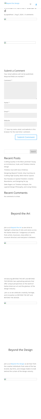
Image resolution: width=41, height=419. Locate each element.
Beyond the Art (16, 227)
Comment (8, 80)
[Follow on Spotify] (22, 220)
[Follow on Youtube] (26, 220)
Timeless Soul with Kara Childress (16, 170)
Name (7, 103)
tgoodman (9, 15)
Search (33, 152)
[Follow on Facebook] (14, 220)
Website (7, 120)
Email (6, 112)
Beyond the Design (17, 364)
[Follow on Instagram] (18, 220)
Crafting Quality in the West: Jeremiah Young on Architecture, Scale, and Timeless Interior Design (20, 164)
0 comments (29, 15)
